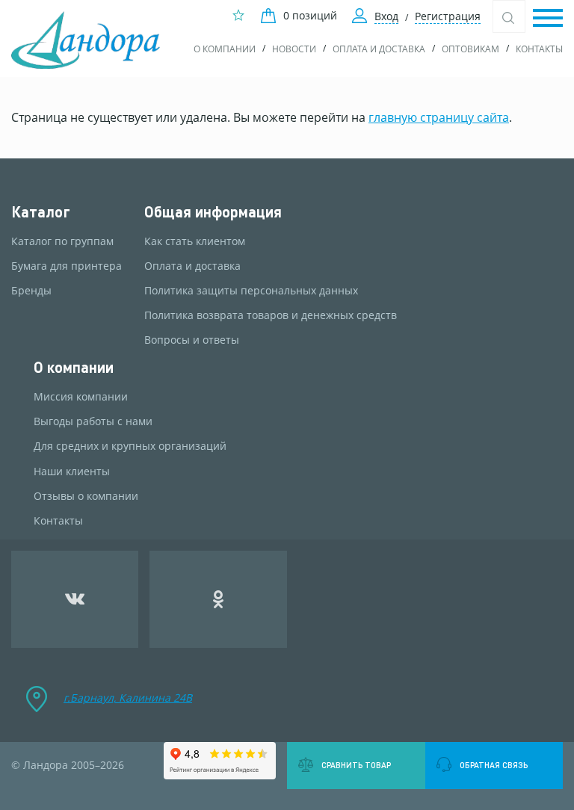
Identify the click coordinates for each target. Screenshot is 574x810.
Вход (386, 16)
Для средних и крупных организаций (130, 446)
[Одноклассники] (218, 599)
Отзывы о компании (86, 496)
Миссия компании (81, 397)
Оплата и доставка (379, 49)
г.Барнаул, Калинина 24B (128, 697)
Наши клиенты (72, 471)
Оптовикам (470, 49)
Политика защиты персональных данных (251, 291)
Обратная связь (494, 765)
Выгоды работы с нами (93, 421)
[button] (548, 19)
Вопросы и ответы (191, 340)
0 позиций (310, 15)
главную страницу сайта (438, 117)
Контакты (539, 49)
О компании (225, 49)
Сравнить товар (356, 765)
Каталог (40, 211)
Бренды (31, 291)
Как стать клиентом (194, 241)
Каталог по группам (62, 241)
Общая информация (213, 211)
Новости (294, 49)
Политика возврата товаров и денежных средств (270, 315)
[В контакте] (74, 599)
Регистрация (448, 16)
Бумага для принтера (66, 266)
